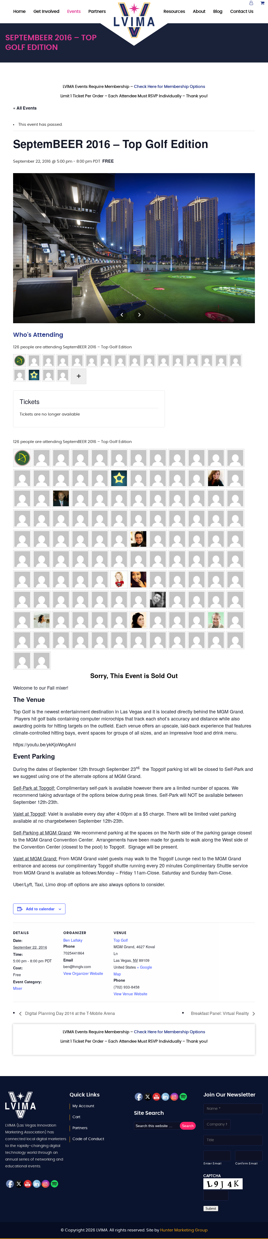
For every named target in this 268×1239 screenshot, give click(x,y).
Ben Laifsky (72, 940)
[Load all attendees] (78, 376)
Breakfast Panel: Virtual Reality (220, 1013)
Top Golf (121, 940)
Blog (217, 11)
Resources (174, 11)
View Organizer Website (83, 973)
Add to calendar (40, 908)
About (199, 11)
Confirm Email (246, 1163)
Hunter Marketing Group (184, 1230)
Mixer (17, 988)
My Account (83, 1106)
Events (74, 11)
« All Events (25, 108)
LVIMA (134, 20)
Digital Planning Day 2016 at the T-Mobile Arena (69, 1013)
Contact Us (241, 11)
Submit (210, 1208)
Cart (76, 1117)
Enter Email (212, 1163)
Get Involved (46, 11)
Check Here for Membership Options (169, 87)
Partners (97, 11)
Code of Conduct (88, 1139)
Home (19, 11)
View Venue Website (130, 993)
